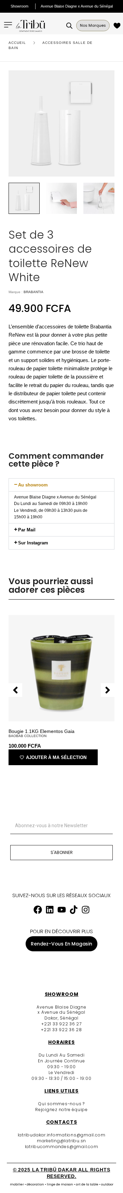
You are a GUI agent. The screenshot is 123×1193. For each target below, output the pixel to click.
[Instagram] (85, 910)
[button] (61, 485)
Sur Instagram (33, 542)
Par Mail (27, 529)
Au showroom (33, 484)
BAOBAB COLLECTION (27, 736)
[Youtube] (61, 910)
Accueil (17, 43)
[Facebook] (37, 910)
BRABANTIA (33, 292)
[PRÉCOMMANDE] (118, 25)
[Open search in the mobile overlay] (69, 26)
